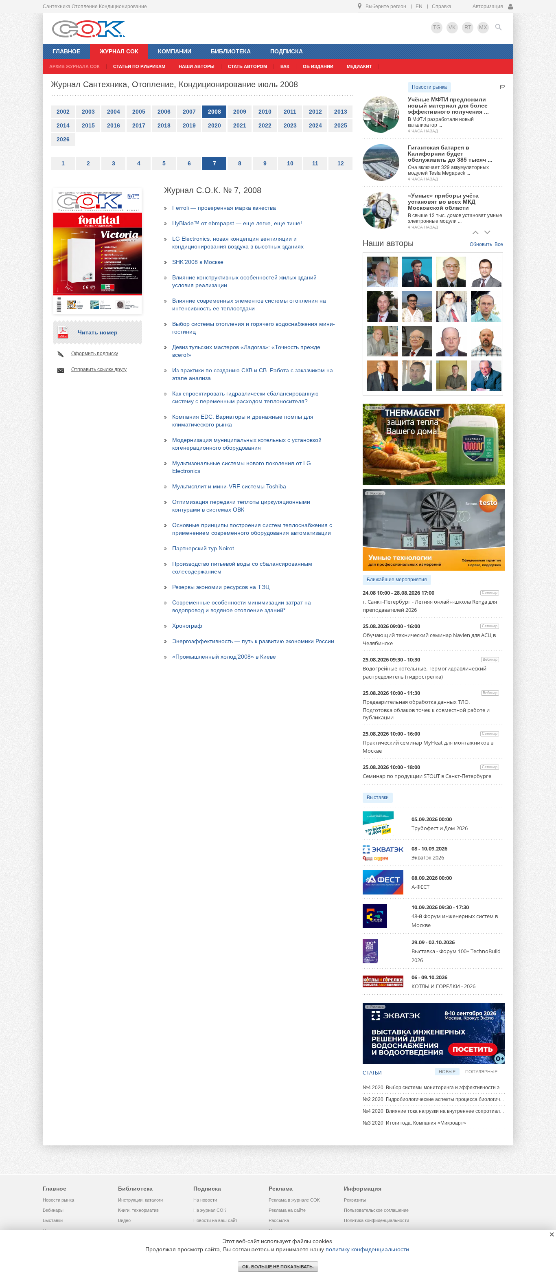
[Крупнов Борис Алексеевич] (382, 341)
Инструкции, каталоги (140, 1200)
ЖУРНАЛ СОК (119, 51)
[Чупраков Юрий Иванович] (417, 341)
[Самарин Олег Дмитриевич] (382, 306)
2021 (239, 125)
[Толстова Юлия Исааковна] (417, 306)
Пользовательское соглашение (376, 1210)
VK (452, 27)
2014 (63, 125)
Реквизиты (355, 1200)
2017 (138, 125)
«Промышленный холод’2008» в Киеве (224, 656)
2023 (290, 125)
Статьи (372, 1073)
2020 (214, 125)
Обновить (481, 244)
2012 (315, 111)
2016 (113, 125)
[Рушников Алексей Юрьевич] (486, 306)
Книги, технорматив (138, 1210)
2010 (264, 111)
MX (483, 27)
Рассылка (279, 1220)
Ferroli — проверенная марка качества (224, 207)
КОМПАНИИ (174, 51)
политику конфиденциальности (367, 1249)
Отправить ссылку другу (99, 369)
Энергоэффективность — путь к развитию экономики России (253, 641)
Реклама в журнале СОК (294, 1200)
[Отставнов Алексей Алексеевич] (382, 375)
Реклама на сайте (287, 1210)
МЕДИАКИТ (359, 66)
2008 (214, 111)
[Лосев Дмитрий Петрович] (417, 375)
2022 (264, 125)
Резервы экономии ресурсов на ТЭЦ (220, 587)
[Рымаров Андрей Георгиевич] (451, 375)
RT (467, 27)
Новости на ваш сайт (215, 1220)
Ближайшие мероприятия (397, 579)
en (419, 6)
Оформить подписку (94, 353)
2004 (113, 111)
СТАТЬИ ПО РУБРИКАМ (139, 66)
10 (290, 163)
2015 (88, 125)
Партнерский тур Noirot (203, 548)
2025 (340, 125)
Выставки (378, 797)
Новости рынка (429, 87)
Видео (124, 1220)
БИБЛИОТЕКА (231, 51)
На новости (205, 1200)
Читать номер (98, 332)
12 (340, 163)
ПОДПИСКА (286, 51)
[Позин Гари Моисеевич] (486, 375)
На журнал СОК (209, 1210)
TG (436, 27)
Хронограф (187, 625)
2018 (164, 125)
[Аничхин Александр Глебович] (451, 272)
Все (499, 244)
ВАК (284, 66)
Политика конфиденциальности (376, 1220)
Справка (441, 6)
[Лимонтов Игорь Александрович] (486, 272)
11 (315, 163)
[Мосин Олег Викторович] (451, 306)
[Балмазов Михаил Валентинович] (382, 272)
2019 (189, 125)
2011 (290, 111)
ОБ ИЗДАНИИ (318, 66)
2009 (239, 111)
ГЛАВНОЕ (66, 51)
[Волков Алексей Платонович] (486, 341)
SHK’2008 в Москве (197, 262)
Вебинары (53, 1210)
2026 (63, 139)
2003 (88, 111)
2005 (138, 111)
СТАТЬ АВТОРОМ (247, 66)
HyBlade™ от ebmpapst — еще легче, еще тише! (237, 223)
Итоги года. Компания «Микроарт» (414, 1123)
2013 (340, 111)
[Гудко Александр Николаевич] (417, 272)
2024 (315, 125)
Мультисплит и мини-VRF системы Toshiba (229, 486)
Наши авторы (197, 66)
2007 (189, 111)
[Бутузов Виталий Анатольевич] (451, 341)
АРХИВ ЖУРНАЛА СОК (74, 66)
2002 (63, 111)
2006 (164, 111)
